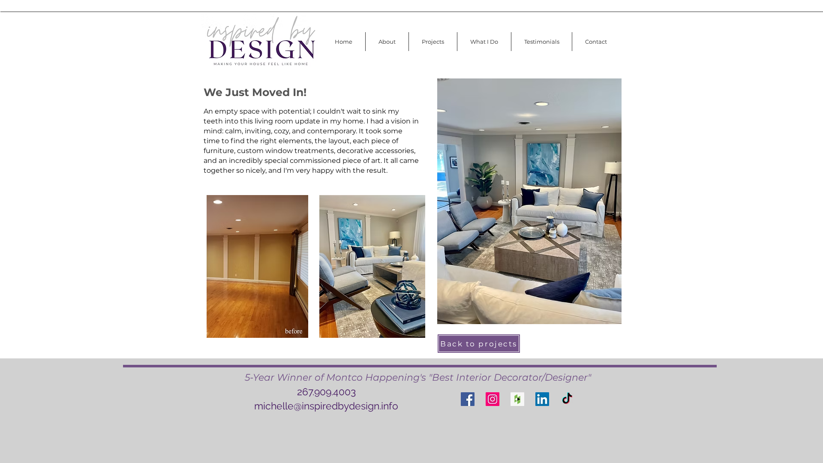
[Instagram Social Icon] (492, 399)
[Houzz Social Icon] (517, 399)
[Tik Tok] (567, 399)
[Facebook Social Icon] (468, 399)
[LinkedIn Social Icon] (542, 399)
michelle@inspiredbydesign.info (326, 406)
